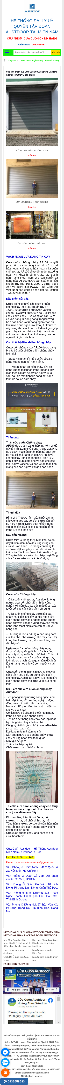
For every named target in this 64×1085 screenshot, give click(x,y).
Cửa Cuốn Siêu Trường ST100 (32, 202)
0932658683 (16, 1081)
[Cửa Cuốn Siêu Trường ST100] (32, 179)
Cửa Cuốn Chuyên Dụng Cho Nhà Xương (39, 60)
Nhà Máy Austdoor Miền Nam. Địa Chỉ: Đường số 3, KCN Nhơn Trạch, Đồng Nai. (17, 943)
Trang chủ (11, 60)
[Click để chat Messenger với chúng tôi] (5, 1052)
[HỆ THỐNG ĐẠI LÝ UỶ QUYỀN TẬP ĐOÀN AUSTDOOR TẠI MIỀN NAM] (32, 8)
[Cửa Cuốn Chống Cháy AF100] (32, 226)
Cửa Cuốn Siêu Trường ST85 (32, 150)
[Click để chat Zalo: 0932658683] (5, 1062)
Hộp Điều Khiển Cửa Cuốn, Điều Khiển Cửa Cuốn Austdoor (45, 943)
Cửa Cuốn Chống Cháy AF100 (32, 243)
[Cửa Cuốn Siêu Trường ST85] (32, 113)
